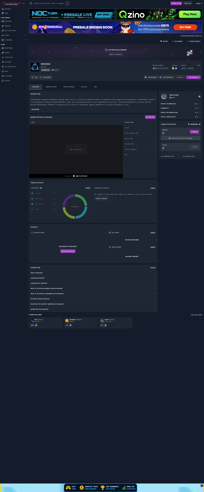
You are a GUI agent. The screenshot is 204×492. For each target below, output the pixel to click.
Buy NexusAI (193, 77)
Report (165, 41)
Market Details (51, 87)
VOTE (195, 147)
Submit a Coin (176, 3)
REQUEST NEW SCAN (67, 251)
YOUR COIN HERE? (196, 314)
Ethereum (56, 70)
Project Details (68, 87)
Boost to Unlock (116, 54)
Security (84, 87)
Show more (35, 109)
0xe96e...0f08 (162, 68)
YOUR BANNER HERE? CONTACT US (191, 36)
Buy (150, 117)
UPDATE (152, 268)
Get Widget (179, 41)
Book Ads (188, 3)
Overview (35, 87)
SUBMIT (88, 188)
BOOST (195, 132)
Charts (180, 77)
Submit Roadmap (101, 199)
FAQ (95, 87)
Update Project (195, 41)
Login (198, 3)
